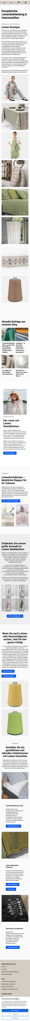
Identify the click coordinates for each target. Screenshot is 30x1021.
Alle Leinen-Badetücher (15, 616)
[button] (18, 2)
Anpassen (15, 1014)
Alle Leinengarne (8, 671)
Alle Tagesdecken (12, 884)
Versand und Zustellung (7, 986)
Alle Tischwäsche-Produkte (11, 501)
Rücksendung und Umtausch (8, 984)
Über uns (4, 966)
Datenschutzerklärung (7, 974)
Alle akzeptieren (15, 1010)
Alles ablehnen (15, 1018)
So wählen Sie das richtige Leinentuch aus (7, 372)
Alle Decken (11, 889)
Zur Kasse (4, 969)
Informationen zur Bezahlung (9, 981)
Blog (3, 996)
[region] (15, 1009)
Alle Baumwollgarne (9, 676)
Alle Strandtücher (10, 453)
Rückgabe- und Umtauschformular (10, 989)
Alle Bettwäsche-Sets (13, 826)
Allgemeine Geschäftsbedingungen (10, 971)
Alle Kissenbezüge (13, 947)
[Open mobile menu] (4, 2)
